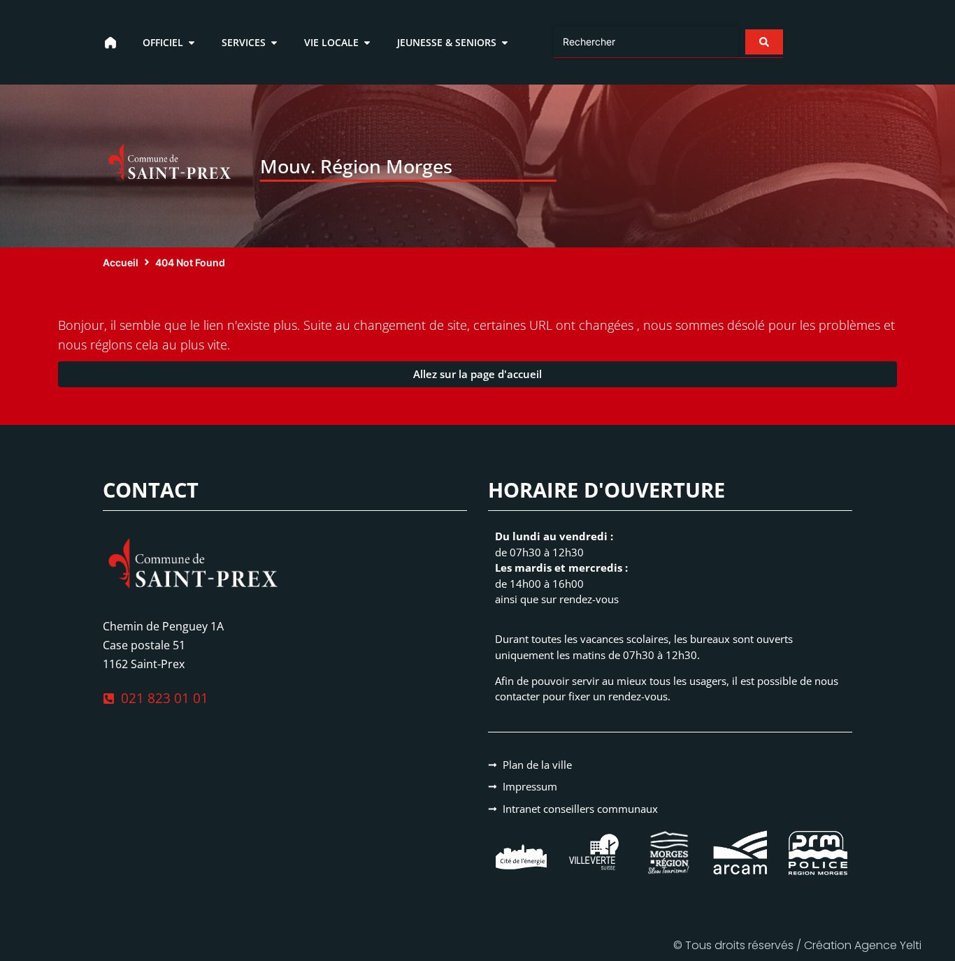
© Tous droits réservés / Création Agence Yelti (797, 945)
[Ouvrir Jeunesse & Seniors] (505, 42)
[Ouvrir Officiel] (191, 42)
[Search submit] (764, 42)
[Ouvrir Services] (274, 42)
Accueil (120, 262)
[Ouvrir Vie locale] (367, 42)
